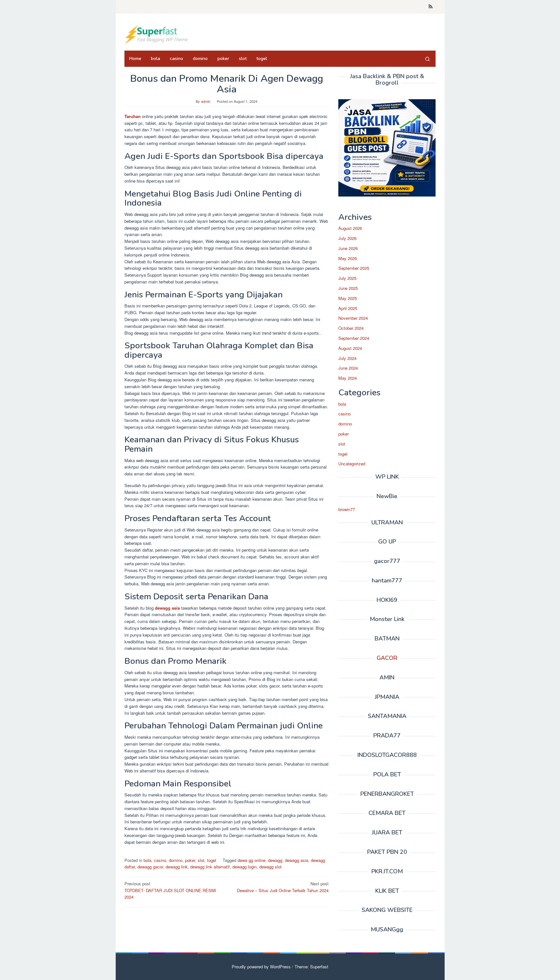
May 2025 (347, 298)
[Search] (427, 59)
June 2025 (348, 288)
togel (211, 860)
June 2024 (348, 368)
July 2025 (347, 278)
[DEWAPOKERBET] (156, 34)
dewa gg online (251, 860)
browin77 (346, 509)
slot (201, 860)
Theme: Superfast (311, 966)
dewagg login (244, 867)
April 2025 (347, 308)
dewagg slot (270, 867)
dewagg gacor (150, 867)
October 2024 (351, 328)
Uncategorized (351, 463)
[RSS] (431, 7)
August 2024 (350, 348)
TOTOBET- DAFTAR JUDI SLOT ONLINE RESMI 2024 (170, 890)
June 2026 (348, 248)
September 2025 (353, 268)
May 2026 (347, 258)
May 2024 (347, 378)
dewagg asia (167, 608)
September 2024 (353, 338)
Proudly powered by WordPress (261, 966)
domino (175, 860)
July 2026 (347, 238)
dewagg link (177, 867)
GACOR (387, 658)
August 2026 (350, 228)
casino (160, 860)
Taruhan (132, 116)
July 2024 (347, 358)
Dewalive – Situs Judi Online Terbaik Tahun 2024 (283, 886)
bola (147, 860)
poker (190, 860)
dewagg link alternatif (210, 867)
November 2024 (353, 318)
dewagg (275, 860)
